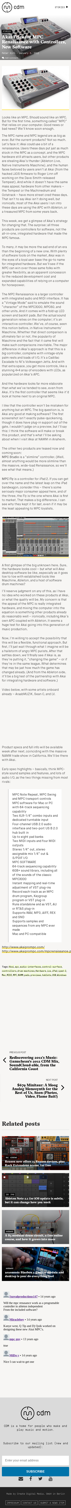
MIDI (9, 974)
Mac (4, 974)
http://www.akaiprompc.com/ (23, 947)
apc (17, 966)
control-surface (52, 966)
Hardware (41, 970)
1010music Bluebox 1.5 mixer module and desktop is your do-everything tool (34, 1274)
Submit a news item (52, 1502)
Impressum (13, 1502)
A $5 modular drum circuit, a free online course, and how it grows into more (34, 1237)
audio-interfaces (30, 966)
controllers (9, 970)
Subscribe (35, 1471)
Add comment (11, 58)
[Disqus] (35, 1337)
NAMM (20, 974)
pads (27, 974)
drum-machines (26, 970)
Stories (7, 31)
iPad (54, 970)
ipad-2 (62, 970)
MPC (15, 974)
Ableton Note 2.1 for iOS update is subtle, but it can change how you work (34, 1200)
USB (54, 974)
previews (35, 974)
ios (49, 970)
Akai (11, 966)
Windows (61, 974)
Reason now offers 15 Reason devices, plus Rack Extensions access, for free (35, 1163)
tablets (46, 974)
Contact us (29, 1502)
